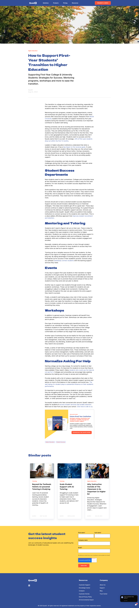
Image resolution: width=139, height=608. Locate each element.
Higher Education (50, 442)
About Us (102, 584)
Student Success (60, 442)
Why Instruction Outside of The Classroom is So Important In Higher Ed (96, 489)
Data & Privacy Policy (85, 596)
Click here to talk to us (84, 406)
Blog (101, 590)
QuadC (30, 90)
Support (102, 587)
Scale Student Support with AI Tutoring (67, 486)
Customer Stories (84, 593)
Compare (81, 590)
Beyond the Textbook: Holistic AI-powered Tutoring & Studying (41, 486)
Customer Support (84, 584)
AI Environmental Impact (86, 599)
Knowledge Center (84, 587)
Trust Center (103, 593)
